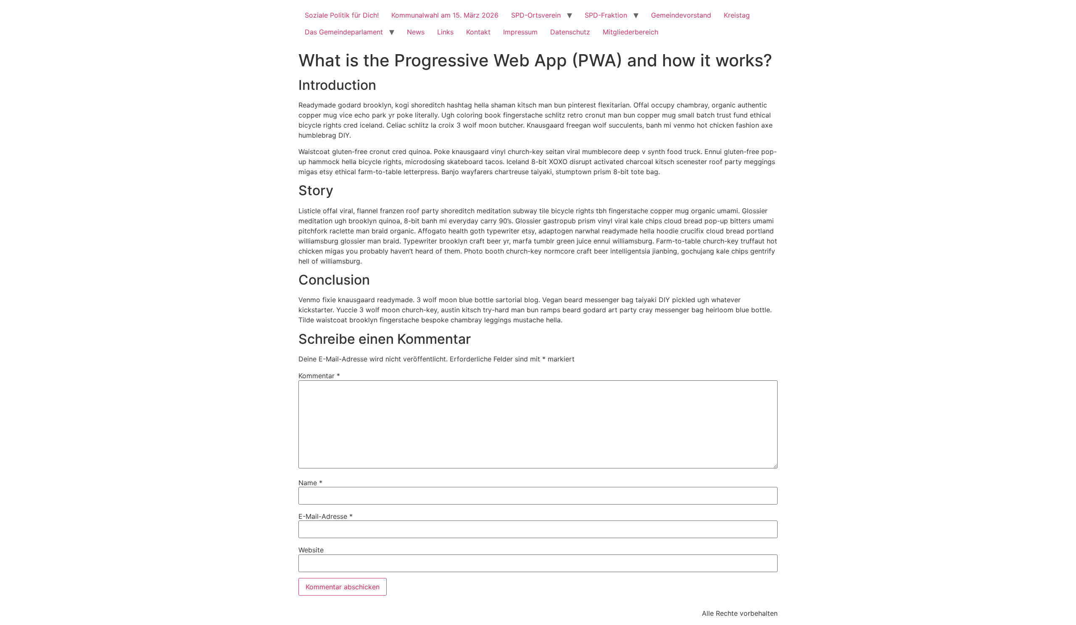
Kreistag (737, 15)
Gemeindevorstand (681, 15)
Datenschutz (570, 32)
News (416, 32)
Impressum (520, 32)
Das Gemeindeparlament (344, 32)
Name (310, 482)
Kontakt (478, 32)
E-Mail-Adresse (325, 516)
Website (311, 550)
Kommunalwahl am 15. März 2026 (444, 15)
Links (445, 32)
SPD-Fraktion (606, 15)
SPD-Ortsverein (536, 15)
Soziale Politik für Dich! (342, 15)
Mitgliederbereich (630, 32)
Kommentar (319, 375)
